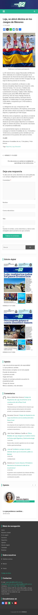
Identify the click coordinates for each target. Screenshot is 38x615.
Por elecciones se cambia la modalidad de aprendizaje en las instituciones (20, 162)
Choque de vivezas (8, 383)
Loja (13, 146)
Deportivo (4, 540)
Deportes (9, 146)
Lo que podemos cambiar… (11, 367)
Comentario (7, 180)
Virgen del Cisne (8, 377)
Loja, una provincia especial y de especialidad (16, 365)
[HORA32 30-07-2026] (18, 329)
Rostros (3, 550)
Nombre (5, 202)
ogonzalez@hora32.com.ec (14, 582)
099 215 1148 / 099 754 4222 (16, 586)
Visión (5, 568)
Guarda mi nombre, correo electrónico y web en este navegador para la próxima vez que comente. (19, 230)
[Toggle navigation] (3, 11)
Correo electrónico (8, 210)
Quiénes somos (7, 559)
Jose (8, 449)
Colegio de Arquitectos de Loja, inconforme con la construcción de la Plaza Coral (19, 399)
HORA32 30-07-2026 (9, 352)
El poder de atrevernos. (10, 372)
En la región (4, 535)
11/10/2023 (6, 25)
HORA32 (24, 612)
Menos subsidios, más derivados (13, 386)
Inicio (3, 530)
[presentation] (32, 485)
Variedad (4, 547)
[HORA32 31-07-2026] (18, 283)
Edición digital (5, 545)
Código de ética (6, 573)
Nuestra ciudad (6, 532)
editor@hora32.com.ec (8, 584)
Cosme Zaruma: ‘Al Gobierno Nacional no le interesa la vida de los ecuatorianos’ (20, 465)
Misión (5, 564)
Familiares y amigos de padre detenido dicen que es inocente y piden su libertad (20, 451)
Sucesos (4, 537)
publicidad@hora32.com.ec (24, 584)
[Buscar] (30, 247)
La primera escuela (8, 374)
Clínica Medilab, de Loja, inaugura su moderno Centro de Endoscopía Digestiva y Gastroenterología (21, 436)
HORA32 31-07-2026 (9, 306)
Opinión (3, 542)
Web (4, 219)
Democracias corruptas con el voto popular (16, 370)
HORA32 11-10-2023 (11, 155)
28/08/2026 (6, 516)
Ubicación (18, 146)
